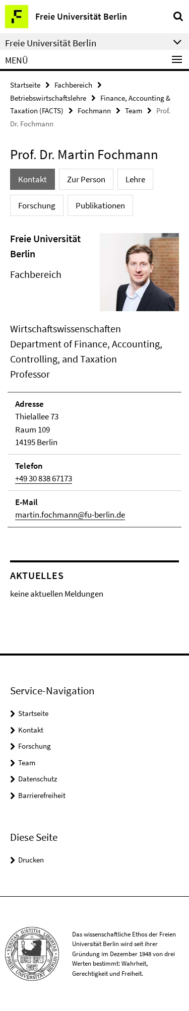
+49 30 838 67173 (43, 478)
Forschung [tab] (36, 205)
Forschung (34, 746)
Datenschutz (37, 778)
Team (133, 110)
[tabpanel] (94, 379)
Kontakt (30, 730)
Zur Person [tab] (86, 179)
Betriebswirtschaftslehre (48, 98)
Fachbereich (73, 85)
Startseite (25, 85)
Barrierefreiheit (42, 795)
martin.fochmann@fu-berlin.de (70, 514)
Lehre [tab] (135, 179)
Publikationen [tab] (100, 205)
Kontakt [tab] (32, 179)
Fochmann (94, 110)
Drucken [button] (31, 859)
